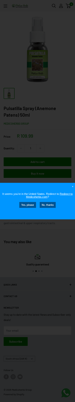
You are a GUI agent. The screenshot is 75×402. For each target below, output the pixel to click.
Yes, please (27, 204)
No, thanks (48, 204)
